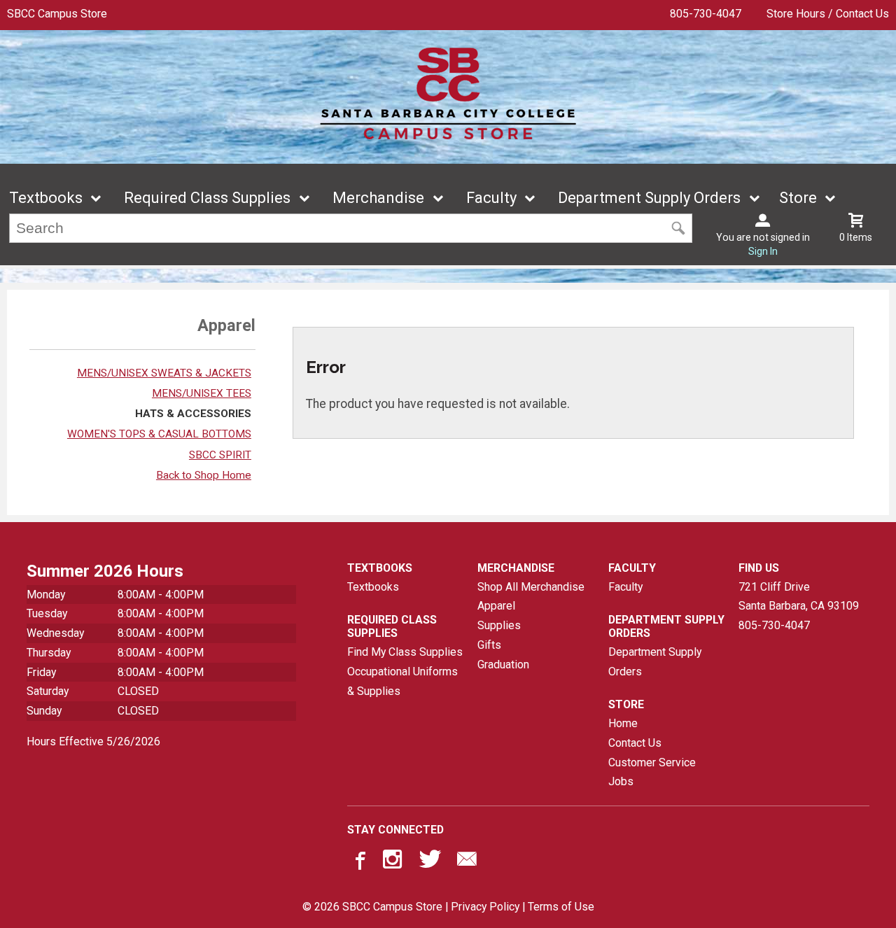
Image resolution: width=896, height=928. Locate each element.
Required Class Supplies (207, 197)
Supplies (499, 625)
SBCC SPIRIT (220, 455)
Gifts (489, 645)
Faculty (491, 197)
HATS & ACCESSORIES (193, 413)
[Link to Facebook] (358, 862)
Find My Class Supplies (405, 652)
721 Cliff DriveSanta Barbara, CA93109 (798, 596)
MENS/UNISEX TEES (201, 393)
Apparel (496, 605)
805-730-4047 (705, 13)
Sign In (763, 251)
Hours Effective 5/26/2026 (93, 741)
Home (623, 723)
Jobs (621, 781)
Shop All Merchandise (530, 586)
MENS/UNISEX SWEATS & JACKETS (164, 373)
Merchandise (378, 197)
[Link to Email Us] (467, 862)
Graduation (503, 664)
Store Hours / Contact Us (827, 13)
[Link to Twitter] (430, 862)
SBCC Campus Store (57, 13)
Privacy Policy (485, 906)
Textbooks (46, 197)
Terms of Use (561, 906)
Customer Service (652, 762)
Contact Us (635, 743)
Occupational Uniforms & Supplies (402, 681)
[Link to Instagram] (394, 862)
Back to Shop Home (203, 475)
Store (798, 197)
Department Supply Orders (649, 197)
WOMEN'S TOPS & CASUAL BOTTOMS (159, 434)
